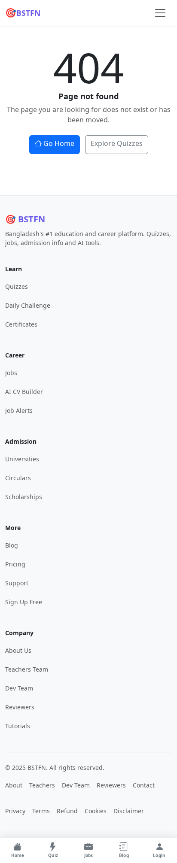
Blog (11, 545)
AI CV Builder (24, 392)
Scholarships (23, 497)
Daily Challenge (27, 305)
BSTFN (22, 12)
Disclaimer (128, 811)
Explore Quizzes (117, 143)
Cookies (96, 811)
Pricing (15, 564)
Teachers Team (26, 669)
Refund (67, 811)
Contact (144, 785)
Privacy (15, 811)
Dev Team (19, 688)
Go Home (58, 143)
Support (16, 583)
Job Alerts (19, 410)
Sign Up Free (23, 602)
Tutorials (17, 726)
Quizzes (16, 286)
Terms (41, 811)
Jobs (11, 373)
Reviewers (19, 707)
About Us (18, 650)
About (13, 785)
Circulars (18, 478)
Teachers (42, 785)
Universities (22, 459)
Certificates (21, 324)
